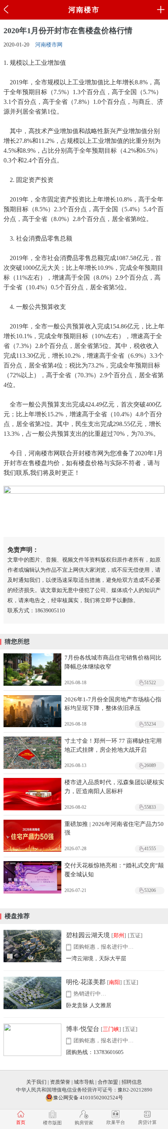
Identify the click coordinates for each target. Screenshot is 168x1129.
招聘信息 (132, 1082)
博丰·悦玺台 (82, 1029)
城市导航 (84, 1082)
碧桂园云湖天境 (88, 935)
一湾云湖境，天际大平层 (96, 958)
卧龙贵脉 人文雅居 (88, 1005)
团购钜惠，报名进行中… (103, 947)
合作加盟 (108, 1082)
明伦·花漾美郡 (85, 982)
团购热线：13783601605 (94, 1052)
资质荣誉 (60, 1082)
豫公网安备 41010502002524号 (88, 1097)
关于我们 (36, 1082)
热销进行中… (89, 994)
